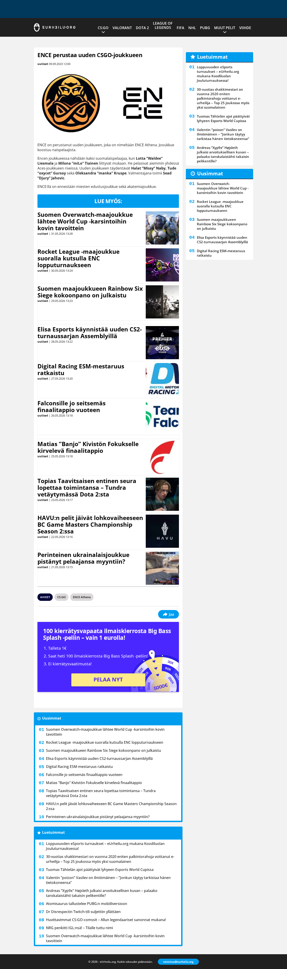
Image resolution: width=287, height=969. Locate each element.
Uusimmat (51, 718)
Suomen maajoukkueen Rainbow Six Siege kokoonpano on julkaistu (90, 291)
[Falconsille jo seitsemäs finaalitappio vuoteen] (162, 416)
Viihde (245, 27)
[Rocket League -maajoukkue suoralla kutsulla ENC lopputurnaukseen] (162, 264)
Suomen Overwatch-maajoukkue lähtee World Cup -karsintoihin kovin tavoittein (85, 221)
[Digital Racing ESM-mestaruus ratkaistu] (162, 379)
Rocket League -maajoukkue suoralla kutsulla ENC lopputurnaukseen (78, 258)
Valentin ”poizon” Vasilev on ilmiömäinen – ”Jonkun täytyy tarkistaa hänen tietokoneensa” (108, 880)
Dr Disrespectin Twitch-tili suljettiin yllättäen (83, 911)
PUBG (205, 27)
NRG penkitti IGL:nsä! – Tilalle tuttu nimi (79, 927)
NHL (192, 27)
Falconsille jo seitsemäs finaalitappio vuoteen (71, 406)
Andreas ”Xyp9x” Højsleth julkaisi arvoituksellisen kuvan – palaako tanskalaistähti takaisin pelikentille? (101, 893)
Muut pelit (224, 27)
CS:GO (103, 27)
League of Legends (163, 25)
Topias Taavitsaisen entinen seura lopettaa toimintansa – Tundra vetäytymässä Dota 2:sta (86, 487)
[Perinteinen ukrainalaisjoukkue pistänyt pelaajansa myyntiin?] (162, 568)
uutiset (42, 64)
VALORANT (122, 27)
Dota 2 (142, 27)
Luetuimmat (53, 832)
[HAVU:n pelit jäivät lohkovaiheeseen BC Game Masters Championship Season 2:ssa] (162, 531)
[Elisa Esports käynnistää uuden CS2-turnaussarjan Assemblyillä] (162, 342)
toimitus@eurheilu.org (178, 962)
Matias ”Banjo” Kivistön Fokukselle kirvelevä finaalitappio (88, 447)
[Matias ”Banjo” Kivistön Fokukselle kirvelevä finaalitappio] (162, 457)
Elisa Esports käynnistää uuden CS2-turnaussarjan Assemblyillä (89, 332)
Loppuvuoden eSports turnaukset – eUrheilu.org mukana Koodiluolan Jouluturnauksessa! (105, 846)
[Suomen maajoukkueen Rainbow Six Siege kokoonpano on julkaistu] (162, 301)
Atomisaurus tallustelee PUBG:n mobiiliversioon (86, 903)
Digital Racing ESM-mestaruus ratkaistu (80, 369)
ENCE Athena (82, 597)
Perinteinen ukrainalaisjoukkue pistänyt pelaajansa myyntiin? (83, 558)
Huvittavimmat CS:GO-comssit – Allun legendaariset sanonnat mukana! (106, 919)
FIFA (180, 27)
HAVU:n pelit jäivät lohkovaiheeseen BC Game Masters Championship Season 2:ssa (90, 524)
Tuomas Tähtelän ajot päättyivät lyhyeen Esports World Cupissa (100, 869)
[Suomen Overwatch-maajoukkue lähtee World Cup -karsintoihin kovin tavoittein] (162, 228)
